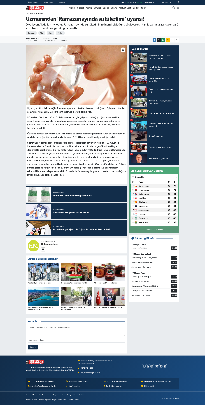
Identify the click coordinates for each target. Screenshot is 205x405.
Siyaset (97, 8)
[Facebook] (144, 366)
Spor (143, 8)
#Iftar (50, 33)
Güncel (80, 8)
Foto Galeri (33, 2)
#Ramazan (31, 33)
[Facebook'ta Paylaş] (154, 40)
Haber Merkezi (49, 244)
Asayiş (89, 8)
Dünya (114, 8)
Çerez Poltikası (79, 395)
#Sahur (60, 33)
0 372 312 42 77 (87, 368)
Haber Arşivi (149, 386)
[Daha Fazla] (168, 40)
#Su (41, 33)
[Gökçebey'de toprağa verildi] (76, 272)
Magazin (55, 395)
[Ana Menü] (178, 7)
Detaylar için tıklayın (154, 230)
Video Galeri (48, 2)
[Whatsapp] (161, 366)
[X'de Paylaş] (159, 40)
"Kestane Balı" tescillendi (105, 283)
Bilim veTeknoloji (38, 395)
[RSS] (165, 366)
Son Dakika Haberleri (114, 386)
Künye (69, 395)
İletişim (63, 395)
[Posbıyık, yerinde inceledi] (43, 272)
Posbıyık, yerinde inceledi (39, 283)
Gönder (32, 347)
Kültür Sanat (125, 8)
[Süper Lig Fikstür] (176, 238)
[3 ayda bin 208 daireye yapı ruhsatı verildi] (43, 296)
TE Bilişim (175, 398)
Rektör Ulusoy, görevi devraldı (108, 307)
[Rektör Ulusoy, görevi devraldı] (109, 296)
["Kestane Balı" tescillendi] (109, 272)
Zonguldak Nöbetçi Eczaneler (42, 381)
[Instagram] (152, 366)
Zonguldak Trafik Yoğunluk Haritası (157, 381)
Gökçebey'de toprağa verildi (74, 283)
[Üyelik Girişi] (177, 2)
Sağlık (106, 8)
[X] (148, 366)
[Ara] (174, 7)
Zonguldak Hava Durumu (78, 381)
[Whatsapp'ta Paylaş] (163, 40)
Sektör (48, 395)
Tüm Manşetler (74, 386)
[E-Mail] (43, 249)
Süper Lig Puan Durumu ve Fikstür (43, 386)
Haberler (29, 14)
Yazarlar (62, 2)
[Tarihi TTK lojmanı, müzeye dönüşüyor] (76, 296)
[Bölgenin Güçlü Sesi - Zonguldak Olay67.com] (35, 8)
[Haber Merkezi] (33, 246)
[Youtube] (156, 366)
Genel (72, 8)
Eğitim (136, 8)
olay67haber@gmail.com (90, 373)
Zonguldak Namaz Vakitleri (117, 381)
